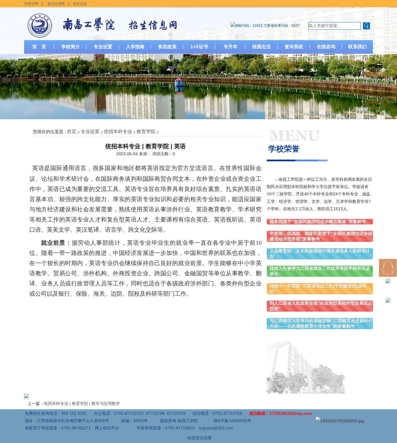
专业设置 (90, 131)
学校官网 (31, 4)
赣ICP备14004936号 (232, 420)
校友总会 (80, 4)
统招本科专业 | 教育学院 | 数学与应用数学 (82, 403)
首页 (71, 131)
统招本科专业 (118, 131)
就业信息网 (56, 4)
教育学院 (146, 131)
